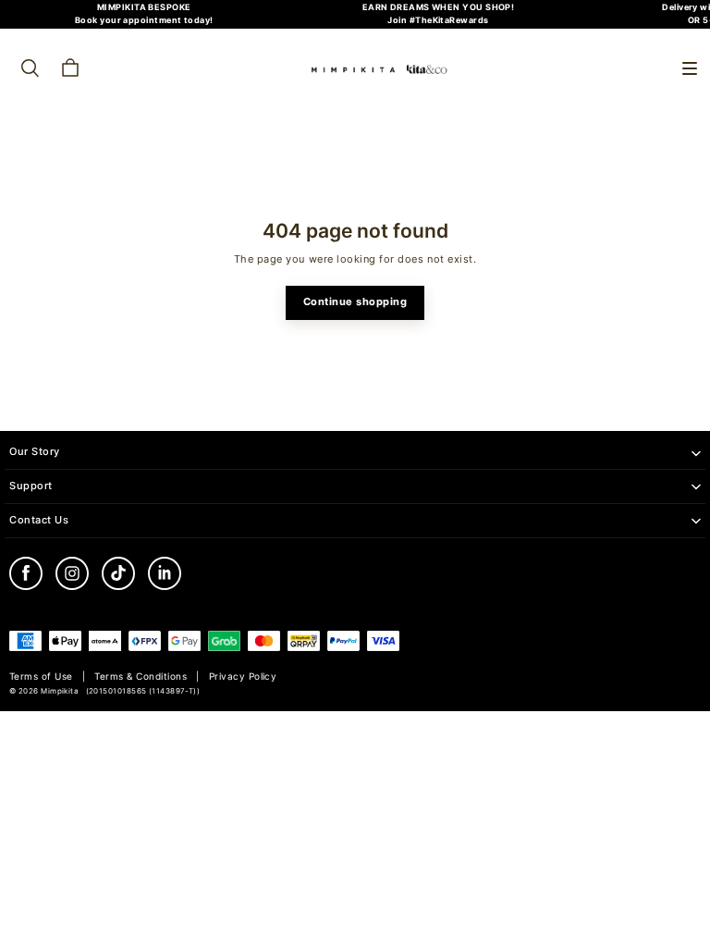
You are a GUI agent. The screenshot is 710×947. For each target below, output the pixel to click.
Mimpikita (60, 691)
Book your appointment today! (144, 20)
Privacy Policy (243, 676)
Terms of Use (41, 676)
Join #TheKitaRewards (437, 20)
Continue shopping (355, 302)
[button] (689, 68)
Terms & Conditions (140, 676)
